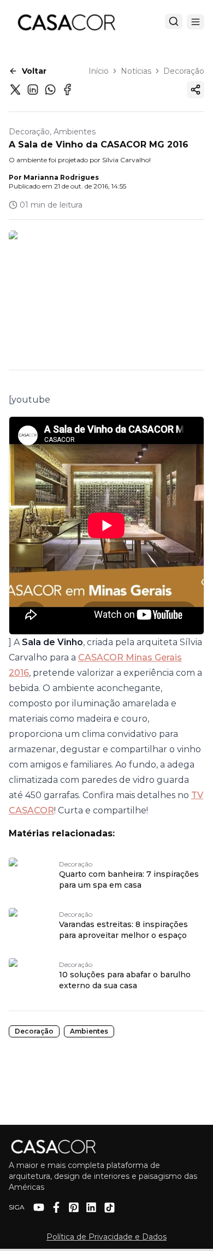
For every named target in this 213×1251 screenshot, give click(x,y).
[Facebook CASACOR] (56, 1207)
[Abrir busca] (173, 21)
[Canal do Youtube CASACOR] (38, 1207)
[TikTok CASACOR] (109, 1207)
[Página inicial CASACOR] (66, 22)
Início (98, 71)
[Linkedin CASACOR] (91, 1207)
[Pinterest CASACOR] (73, 1207)
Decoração (183, 71)
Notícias (136, 71)
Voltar (34, 71)
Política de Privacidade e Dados (106, 1237)
